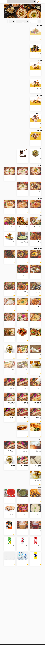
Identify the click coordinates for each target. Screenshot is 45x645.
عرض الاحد (26, 21)
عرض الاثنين (19, 21)
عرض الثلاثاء (12, 21)
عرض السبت (33, 21)
